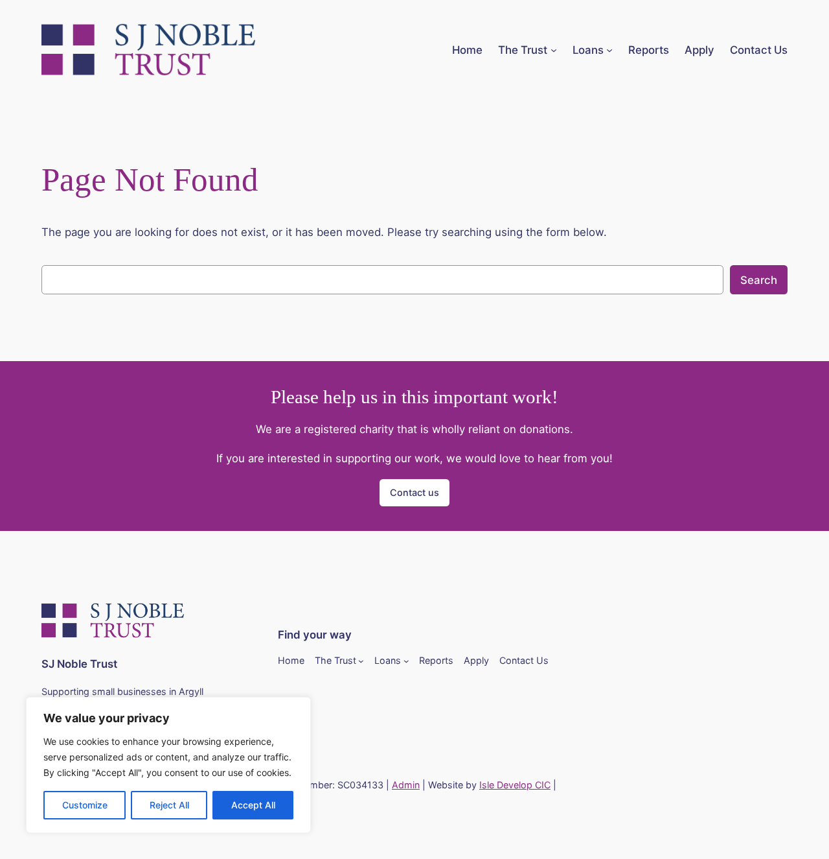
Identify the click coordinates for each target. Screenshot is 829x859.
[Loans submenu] (609, 50)
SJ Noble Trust (79, 663)
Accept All (253, 804)
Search (758, 280)
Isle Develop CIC (515, 784)
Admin (406, 784)
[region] (168, 765)
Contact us (414, 492)
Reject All (169, 804)
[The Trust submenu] (554, 50)
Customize (85, 804)
